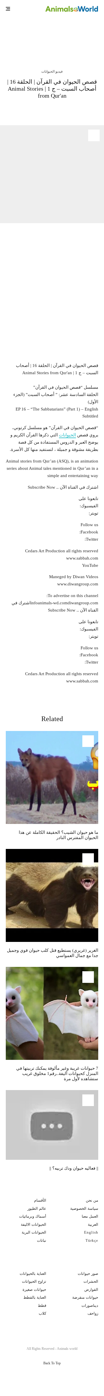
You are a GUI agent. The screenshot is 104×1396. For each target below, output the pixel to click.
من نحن (92, 1200)
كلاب (42, 1313)
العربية (93, 1224)
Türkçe (92, 1240)
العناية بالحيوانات (33, 1273)
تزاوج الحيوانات (34, 1281)
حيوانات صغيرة (34, 1289)
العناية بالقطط (34, 1297)
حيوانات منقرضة (85, 1297)
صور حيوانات (88, 1273)
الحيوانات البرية (34, 1232)
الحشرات (90, 1281)
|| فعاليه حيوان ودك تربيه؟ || (73, 1168)
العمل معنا (90, 1216)
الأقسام (40, 1200)
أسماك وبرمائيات (32, 1216)
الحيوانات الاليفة (33, 1224)
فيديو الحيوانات (52, 71)
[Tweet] (70, 110)
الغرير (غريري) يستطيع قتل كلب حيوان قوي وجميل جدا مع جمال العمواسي (52, 953)
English (91, 1232)
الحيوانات (67, 435)
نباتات (41, 1240)
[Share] (85, 110)
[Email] (39, 110)
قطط (42, 1305)
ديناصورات (89, 1305)
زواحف (93, 1313)
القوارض (91, 1289)
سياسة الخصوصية (84, 1208)
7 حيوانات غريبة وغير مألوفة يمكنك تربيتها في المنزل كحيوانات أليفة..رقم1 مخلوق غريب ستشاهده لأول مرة (57, 1073)
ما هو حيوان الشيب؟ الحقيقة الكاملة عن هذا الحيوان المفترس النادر (41, 34)
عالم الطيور (36, 1208)
